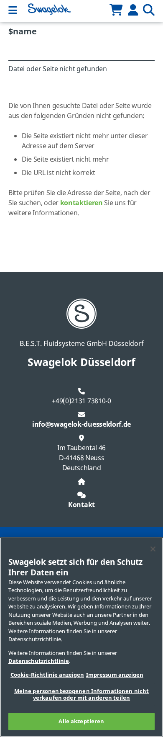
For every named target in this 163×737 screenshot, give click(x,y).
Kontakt (81, 505)
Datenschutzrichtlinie (38, 661)
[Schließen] (153, 549)
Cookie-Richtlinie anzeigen (47, 675)
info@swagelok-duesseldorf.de (81, 425)
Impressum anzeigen (114, 675)
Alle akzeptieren (81, 721)
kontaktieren (81, 203)
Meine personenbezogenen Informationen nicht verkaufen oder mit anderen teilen (81, 694)
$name (22, 31)
